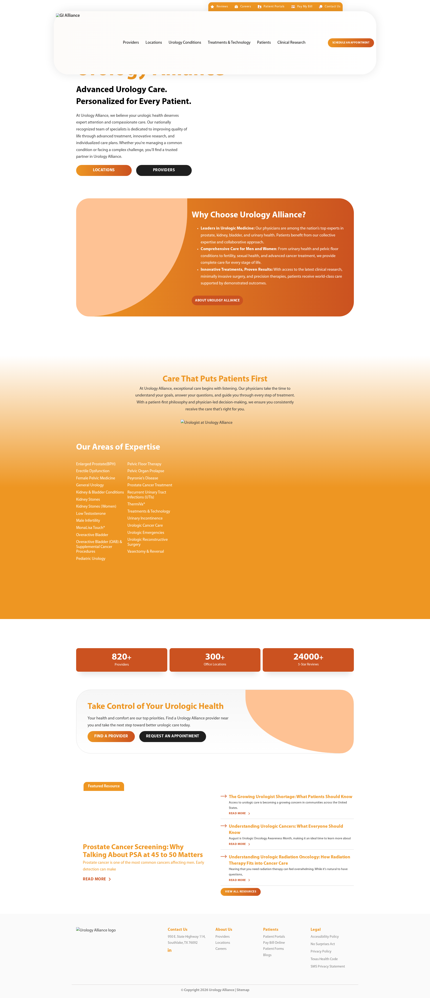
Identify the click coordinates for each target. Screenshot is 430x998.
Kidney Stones (88, 500)
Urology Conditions (185, 43)
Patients (264, 43)
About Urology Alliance (217, 300)
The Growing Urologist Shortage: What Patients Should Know (290, 797)
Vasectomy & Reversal (145, 552)
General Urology (90, 485)
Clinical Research (291, 43)
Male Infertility (88, 521)
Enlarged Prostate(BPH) (96, 464)
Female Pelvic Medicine (95, 478)
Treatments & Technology (229, 43)
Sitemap (242, 990)
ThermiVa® (136, 504)
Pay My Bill (304, 6)
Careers (245, 6)
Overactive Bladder (92, 535)
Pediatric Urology (90, 559)
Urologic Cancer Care (145, 526)
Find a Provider (111, 736)
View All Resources (240, 891)
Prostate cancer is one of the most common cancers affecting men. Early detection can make (143, 866)
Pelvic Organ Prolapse (145, 471)
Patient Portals (274, 6)
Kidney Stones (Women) (96, 507)
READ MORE (94, 879)
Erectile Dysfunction (93, 471)
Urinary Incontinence (145, 519)
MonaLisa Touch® (90, 528)
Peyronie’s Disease (142, 478)
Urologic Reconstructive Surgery (147, 542)
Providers (131, 43)
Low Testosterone (91, 514)
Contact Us (332, 6)
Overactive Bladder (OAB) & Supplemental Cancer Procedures (99, 547)
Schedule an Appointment (351, 42)
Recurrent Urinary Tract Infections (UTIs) (146, 495)
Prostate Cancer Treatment (149, 485)
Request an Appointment (172, 736)
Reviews (222, 6)
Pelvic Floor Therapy (144, 464)
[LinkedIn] (169, 950)
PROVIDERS (164, 170)
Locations (154, 43)
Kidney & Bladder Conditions (100, 493)
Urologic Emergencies (145, 533)
